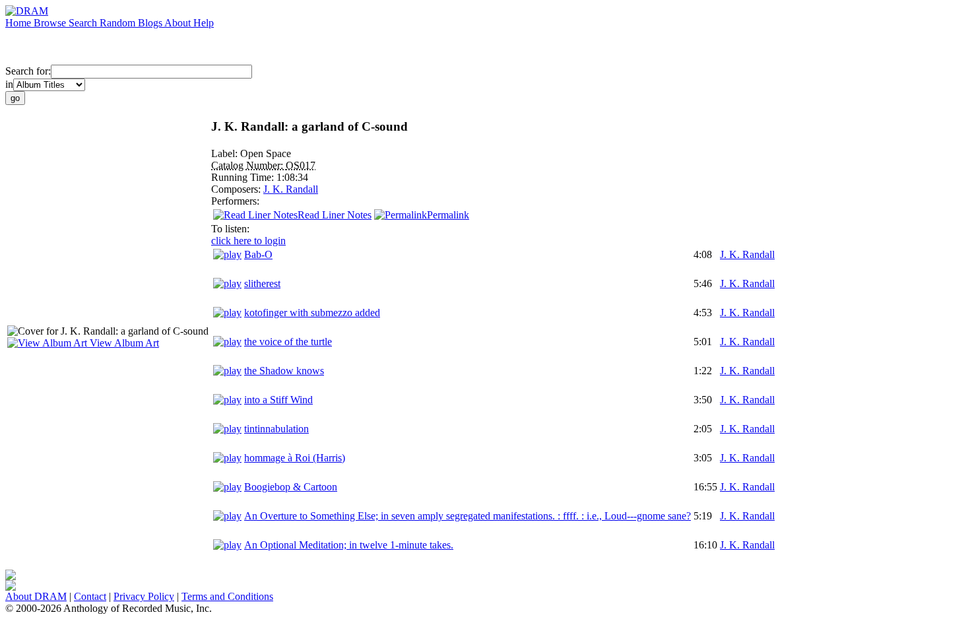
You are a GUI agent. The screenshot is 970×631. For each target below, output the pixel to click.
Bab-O (258, 254)
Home (19, 22)
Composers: (237, 189)
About (178, 22)
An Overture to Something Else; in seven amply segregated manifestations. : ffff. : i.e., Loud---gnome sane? (467, 515)
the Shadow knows (284, 370)
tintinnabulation (276, 428)
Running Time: (243, 177)
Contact (90, 596)
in (9, 84)
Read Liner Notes (335, 214)
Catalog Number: (248, 165)
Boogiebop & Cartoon (290, 486)
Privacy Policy (143, 596)
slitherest (262, 283)
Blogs (151, 22)
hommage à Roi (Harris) (294, 457)
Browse (51, 22)
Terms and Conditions (227, 596)
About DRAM (36, 596)
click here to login (248, 240)
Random (119, 22)
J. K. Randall (290, 189)
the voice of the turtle (288, 341)
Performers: (235, 201)
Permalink (448, 214)
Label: (225, 153)
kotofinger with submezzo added (312, 312)
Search (84, 22)
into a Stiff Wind (278, 399)
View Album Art (123, 343)
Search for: (28, 71)
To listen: (230, 228)
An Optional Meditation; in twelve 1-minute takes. (348, 544)
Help (203, 22)
